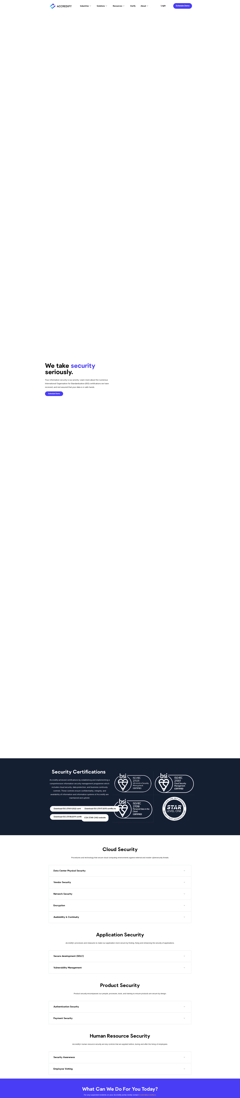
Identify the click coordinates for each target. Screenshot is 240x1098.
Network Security (63, 894)
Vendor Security (62, 882)
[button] (120, 871)
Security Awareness (64, 1057)
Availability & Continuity (66, 917)
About (143, 6)
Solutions (101, 6)
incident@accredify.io (147, 1095)
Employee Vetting (63, 1069)
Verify (133, 6)
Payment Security (63, 1018)
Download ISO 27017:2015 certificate (100, 809)
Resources (117, 6)
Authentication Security (66, 1007)
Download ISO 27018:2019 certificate (69, 817)
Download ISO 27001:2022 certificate (70, 809)
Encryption (59, 905)
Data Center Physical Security (70, 871)
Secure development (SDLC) (69, 956)
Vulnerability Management (68, 968)
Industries (84, 6)
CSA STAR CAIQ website (95, 818)
